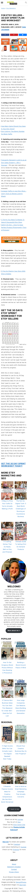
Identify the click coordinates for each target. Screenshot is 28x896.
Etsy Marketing (11, 8)
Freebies (17, 844)
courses (20, 819)
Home (3, 8)
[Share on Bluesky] (23, 35)
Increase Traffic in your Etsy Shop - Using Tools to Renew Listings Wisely (13, 193)
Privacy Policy (14, 872)
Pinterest (16, 849)
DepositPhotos (21, 882)
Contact (14, 869)
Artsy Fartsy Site (19, 824)
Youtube (23, 847)
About (14, 864)
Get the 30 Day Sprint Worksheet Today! (13, 464)
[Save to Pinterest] (14, 35)
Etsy (19, 822)
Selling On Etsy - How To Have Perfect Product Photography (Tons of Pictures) (13, 227)
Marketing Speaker (14, 867)
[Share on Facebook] (5, 35)
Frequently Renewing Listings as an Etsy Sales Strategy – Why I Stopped (13, 162)
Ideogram (22, 885)
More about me (13, 630)
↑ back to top (14, 809)
